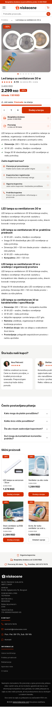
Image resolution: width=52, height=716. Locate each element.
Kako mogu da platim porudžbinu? (21, 413)
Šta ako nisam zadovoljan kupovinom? (23, 429)
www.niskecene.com (21, 702)
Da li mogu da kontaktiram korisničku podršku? (22, 437)
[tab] (18, 74)
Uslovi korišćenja (8, 653)
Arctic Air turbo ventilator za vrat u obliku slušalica (36, 527)
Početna (4, 20)
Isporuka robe (7, 666)
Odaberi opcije (38, 540)
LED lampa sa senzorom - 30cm (13, 481)
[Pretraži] (48, 14)
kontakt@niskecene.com (16, 629)
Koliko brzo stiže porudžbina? (19, 421)
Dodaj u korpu (36, 110)
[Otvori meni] (4, 7)
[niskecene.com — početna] (26, 7)
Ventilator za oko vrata (38, 480)
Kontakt (8, 640)
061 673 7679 (11, 624)
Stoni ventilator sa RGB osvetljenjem (13, 527)
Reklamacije (6, 662)
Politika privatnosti (8, 657)
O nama (4, 671)
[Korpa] (48, 7)
